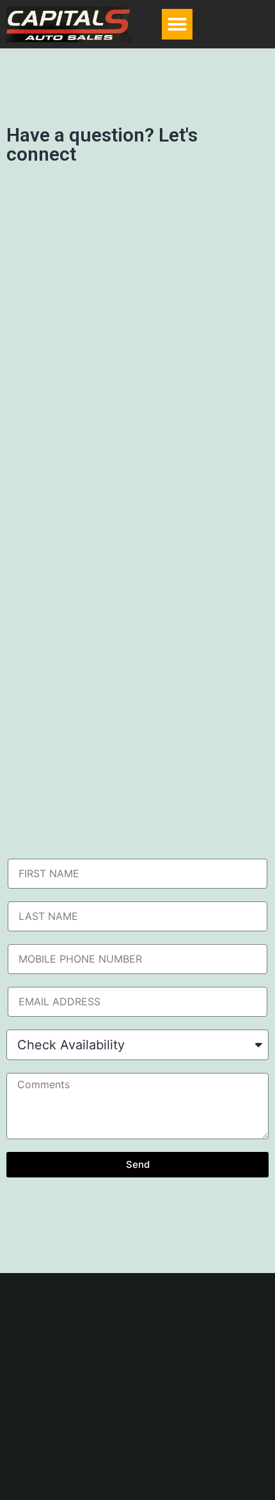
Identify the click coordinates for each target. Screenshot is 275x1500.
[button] (177, 24)
